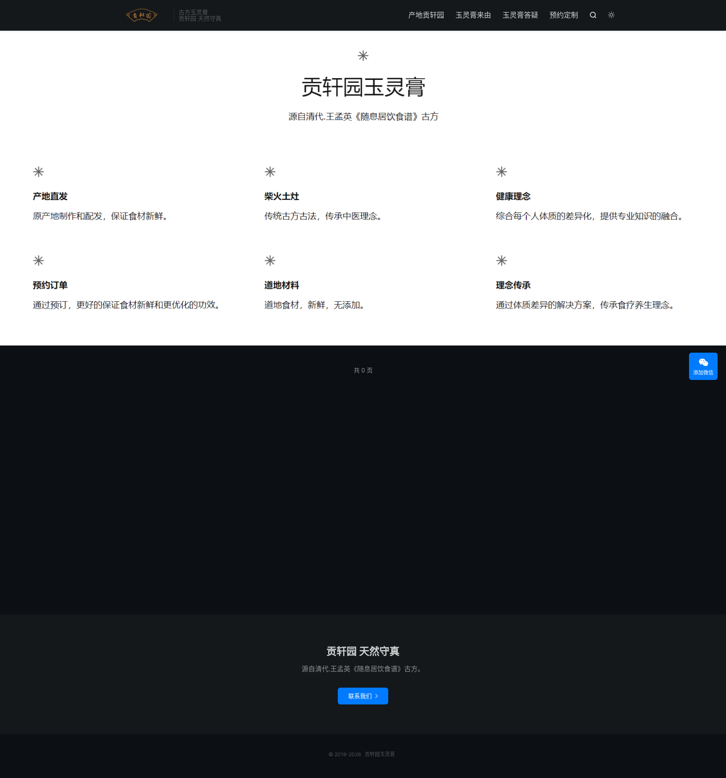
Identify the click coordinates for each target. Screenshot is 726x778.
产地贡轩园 (426, 15)
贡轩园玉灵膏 (140, 15)
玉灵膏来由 (473, 15)
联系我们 (363, 695)
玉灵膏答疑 (520, 15)
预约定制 (564, 15)
